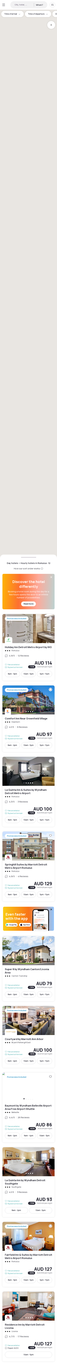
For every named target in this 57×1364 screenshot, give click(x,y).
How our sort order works (27, 568)
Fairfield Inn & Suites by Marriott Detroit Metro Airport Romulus (28, 1254)
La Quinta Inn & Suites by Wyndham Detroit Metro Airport (28, 792)
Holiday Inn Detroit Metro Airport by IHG (28, 647)
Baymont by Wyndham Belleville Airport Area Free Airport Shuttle (28, 1107)
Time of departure (36, 14)
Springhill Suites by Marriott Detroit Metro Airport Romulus (28, 866)
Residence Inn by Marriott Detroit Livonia (28, 1326)
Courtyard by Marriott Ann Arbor (28, 1037)
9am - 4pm (28, 1135)
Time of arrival (10, 14)
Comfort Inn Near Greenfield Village (28, 718)
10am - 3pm (45, 1135)
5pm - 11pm (44, 674)
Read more (28, 604)
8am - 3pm (12, 674)
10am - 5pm (29, 674)
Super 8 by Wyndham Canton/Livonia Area (28, 968)
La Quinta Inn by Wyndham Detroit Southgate (28, 1182)
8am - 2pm (12, 745)
